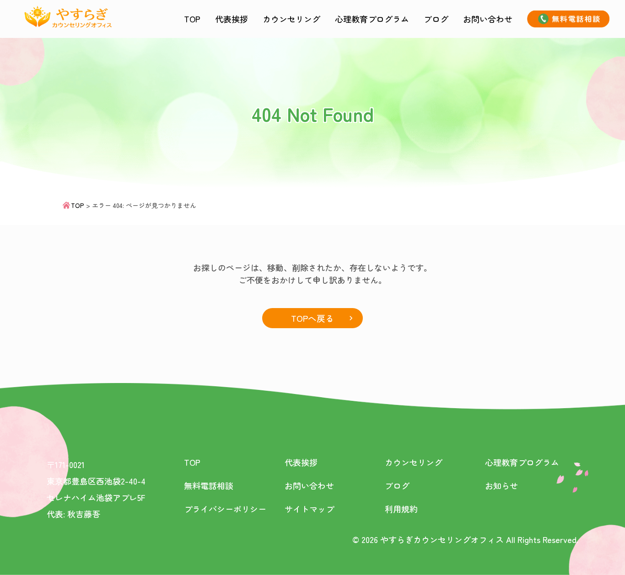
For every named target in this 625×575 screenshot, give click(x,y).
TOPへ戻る (312, 318)
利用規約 (401, 509)
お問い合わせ (487, 19)
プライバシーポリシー (225, 509)
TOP (192, 19)
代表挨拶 (231, 19)
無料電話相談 (208, 485)
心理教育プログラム (372, 19)
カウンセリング (291, 19)
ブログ (436, 19)
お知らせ (501, 485)
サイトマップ (309, 509)
